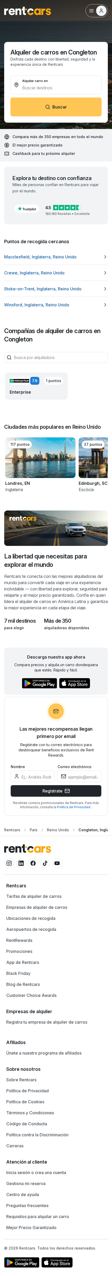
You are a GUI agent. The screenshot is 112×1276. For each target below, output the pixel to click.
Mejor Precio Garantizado (31, 1227)
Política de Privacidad (74, 807)
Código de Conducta (26, 1123)
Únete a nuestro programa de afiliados (44, 1053)
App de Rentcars (22, 962)
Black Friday (18, 973)
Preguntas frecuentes (27, 1205)
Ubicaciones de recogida (30, 918)
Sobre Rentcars (21, 1079)
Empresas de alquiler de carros (36, 907)
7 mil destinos (20, 621)
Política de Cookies (25, 1101)
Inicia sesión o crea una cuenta (36, 1172)
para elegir (14, 628)
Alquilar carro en (35, 81)
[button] (27, 208)
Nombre (18, 766)
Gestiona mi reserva (26, 1183)
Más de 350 (57, 621)
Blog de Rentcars (23, 984)
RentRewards (19, 940)
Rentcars (12, 830)
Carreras (14, 1145)
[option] (56, 257)
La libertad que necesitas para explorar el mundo (45, 560)
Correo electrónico (74, 766)
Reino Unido (58, 830)
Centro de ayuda (22, 1194)
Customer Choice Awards (31, 995)
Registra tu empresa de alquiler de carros (46, 1022)
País (34, 830)
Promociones (19, 951)
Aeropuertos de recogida (31, 929)
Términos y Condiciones (30, 1112)
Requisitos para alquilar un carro (37, 1216)
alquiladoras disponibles (66, 628)
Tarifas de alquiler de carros (33, 896)
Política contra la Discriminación (37, 1134)
